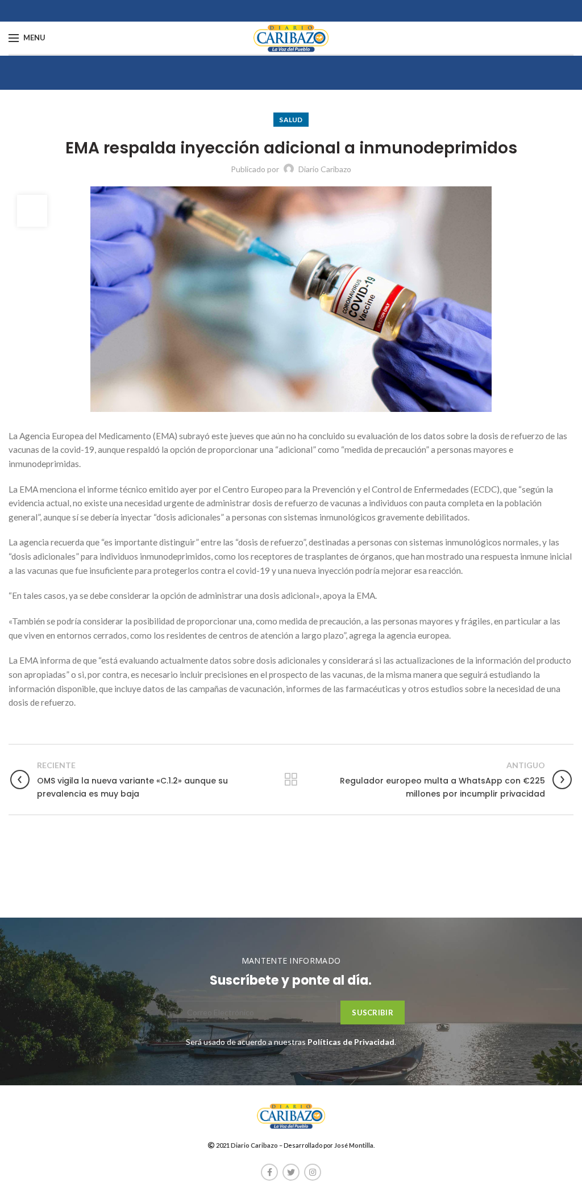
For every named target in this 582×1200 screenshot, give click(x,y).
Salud (291, 119)
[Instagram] (312, 1172)
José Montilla (353, 1145)
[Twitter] (291, 1172)
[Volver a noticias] (291, 779)
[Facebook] (269, 1172)
